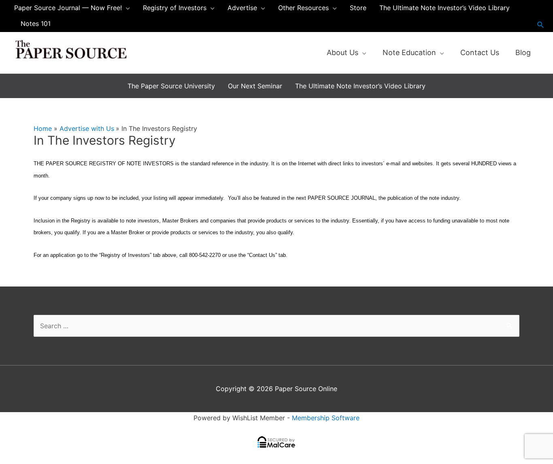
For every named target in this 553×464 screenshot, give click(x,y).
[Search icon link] (540, 24)
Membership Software (325, 418)
